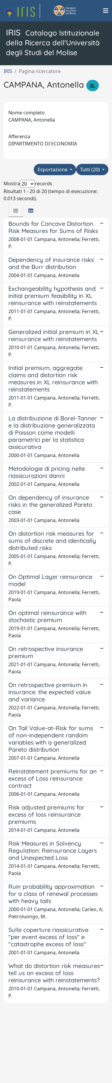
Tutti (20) (90, 169)
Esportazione (53, 169)
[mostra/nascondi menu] (105, 11)
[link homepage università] (72, 11)
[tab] (15, 210)
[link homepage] (22, 11)
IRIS (8, 71)
